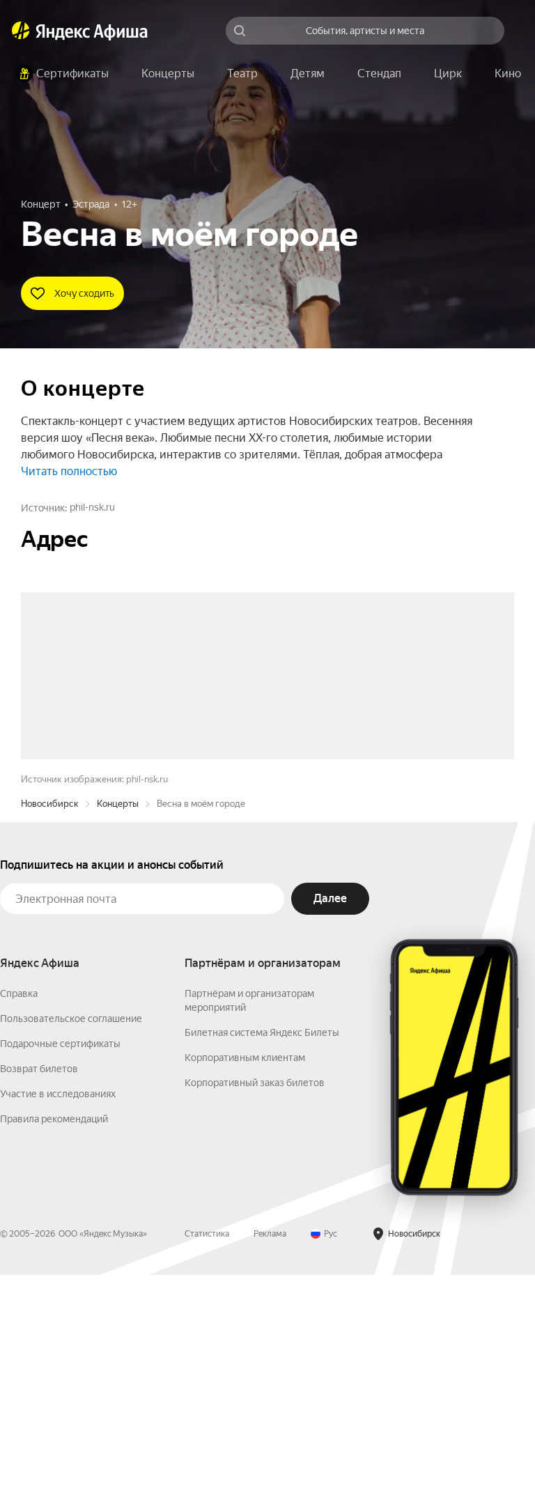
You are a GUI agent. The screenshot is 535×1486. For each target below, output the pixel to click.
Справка (19, 1204)
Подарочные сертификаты (60, 1254)
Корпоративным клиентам (245, 1268)
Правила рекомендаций (54, 1330)
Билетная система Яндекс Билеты (262, 1243)
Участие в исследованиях (58, 1304)
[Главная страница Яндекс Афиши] (21, 31)
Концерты (118, 1014)
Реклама (270, 1445)
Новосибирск (50, 1014)
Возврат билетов (39, 1279)
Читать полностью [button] (69, 471)
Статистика (207, 1445)
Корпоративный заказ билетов (255, 1293)
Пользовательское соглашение (71, 1229)
